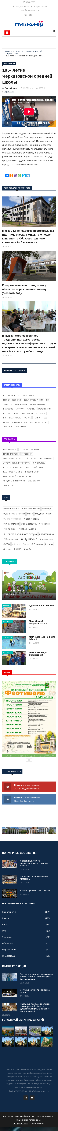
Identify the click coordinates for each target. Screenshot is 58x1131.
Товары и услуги (19, 422)
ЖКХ (47, 400)
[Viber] (15, 175)
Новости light (32, 472)
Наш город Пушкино (12, 472)
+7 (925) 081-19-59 (39, 6)
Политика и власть (12, 418)
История (20, 409)
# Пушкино (29, 539)
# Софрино (37, 544)
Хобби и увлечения (38, 422)
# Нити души (9, 528)
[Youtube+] (30, 15)
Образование (9, 63)
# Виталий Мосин (31, 508)
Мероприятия (44, 409)
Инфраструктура (37, 404)
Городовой (26, 454)
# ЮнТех (28, 549)
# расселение (46, 539)
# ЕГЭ (30, 513)
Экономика (20, 427)
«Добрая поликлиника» (41, 605)
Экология (7, 427)
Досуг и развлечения (33, 400)
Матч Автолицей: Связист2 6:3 (38, 653)
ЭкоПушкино (9, 485)
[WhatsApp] (19, 175)
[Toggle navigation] (7, 32)
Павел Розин (11, 88)
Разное (27, 418)
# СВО (6, 544)
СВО (45, 418)
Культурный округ (34, 467)
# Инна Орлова (11, 523)
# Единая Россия (43, 513)
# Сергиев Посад (20, 544)
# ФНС (17, 549)
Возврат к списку (14, 370)
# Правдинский (10, 539)
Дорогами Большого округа (16, 463)
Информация (21, 404)
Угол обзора (34, 481)
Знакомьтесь (39, 463)
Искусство (8, 409)
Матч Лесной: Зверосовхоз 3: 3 (38, 622)
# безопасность (11, 508)
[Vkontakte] (25, 15)
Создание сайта (20, 1123)
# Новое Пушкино (27, 528)
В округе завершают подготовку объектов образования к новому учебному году (24, 289)
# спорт (49, 544)
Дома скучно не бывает (42, 458)
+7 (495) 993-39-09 (21, 6)
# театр (7, 549)
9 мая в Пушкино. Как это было (35, 890)
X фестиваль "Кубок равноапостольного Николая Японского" (34, 863)
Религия (37, 418)
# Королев (44, 523)
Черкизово (9, 91)
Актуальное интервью (29, 449)
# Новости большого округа (20, 534)
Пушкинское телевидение (27, 787)
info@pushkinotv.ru (30, 10)
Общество (41, 413)
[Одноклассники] (11, 175)
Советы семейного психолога (17, 476)
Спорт (6, 422)
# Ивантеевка (31, 518)
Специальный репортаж (14, 481)
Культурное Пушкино (13, 467)
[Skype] (24, 175)
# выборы (47, 508)
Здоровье (7, 404)
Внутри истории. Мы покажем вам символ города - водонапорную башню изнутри (36, 976)
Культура (31, 409)
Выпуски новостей (12, 400)
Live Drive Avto (10, 449)
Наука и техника (10, 413)
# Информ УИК (29, 523)
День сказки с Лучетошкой (15, 458)
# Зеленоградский (12, 518)
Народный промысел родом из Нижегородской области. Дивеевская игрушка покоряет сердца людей (35, 1007)
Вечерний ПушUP (10, 454)
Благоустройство (11, 395)
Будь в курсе (28, 395)
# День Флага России (14, 513)
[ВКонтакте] (7, 175)
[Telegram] (28, 175)
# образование (46, 534)
